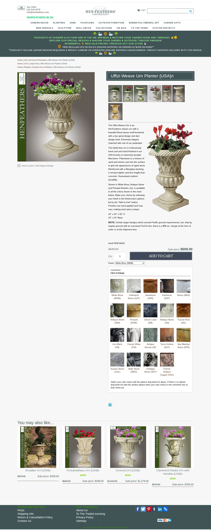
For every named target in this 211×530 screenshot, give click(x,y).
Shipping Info (25, 513)
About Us (82, 510)
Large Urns (34, 64)
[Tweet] (110, 406)
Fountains (87, 23)
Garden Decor (39, 23)
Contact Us (24, 520)
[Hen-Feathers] (21, 7)
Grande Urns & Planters (42, 67)
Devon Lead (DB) (150, 321)
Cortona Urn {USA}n (128, 470)
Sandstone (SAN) (150, 296)
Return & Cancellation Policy (35, 517)
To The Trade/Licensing (90, 513)
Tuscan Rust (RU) (183, 321)
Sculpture (64, 28)
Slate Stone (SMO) (133, 370)
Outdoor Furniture (111, 23)
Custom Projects (163, 28)
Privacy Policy (84, 517)
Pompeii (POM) (134, 321)
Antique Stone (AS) (167, 321)
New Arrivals (44, 28)
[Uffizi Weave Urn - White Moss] (115, 101)
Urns (73, 23)
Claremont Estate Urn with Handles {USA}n (173, 472)
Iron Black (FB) (117, 345)
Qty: (110, 256)
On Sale (121, 28)
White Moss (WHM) (117, 296)
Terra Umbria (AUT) (166, 345)
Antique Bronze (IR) (150, 345)
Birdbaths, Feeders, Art (144, 23)
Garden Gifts (172, 23)
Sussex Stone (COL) (117, 370)
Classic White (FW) (133, 345)
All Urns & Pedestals (37, 60)
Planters (59, 23)
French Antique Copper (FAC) (167, 372)
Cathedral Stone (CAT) (134, 296)
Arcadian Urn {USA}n (38, 470)
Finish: (111, 263)
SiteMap (81, 520)
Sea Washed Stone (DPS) (183, 345)
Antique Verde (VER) (117, 321)
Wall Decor (83, 28)
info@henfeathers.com (38, 12)
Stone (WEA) (183, 295)
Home (20, 60)
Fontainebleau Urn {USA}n (83, 470)
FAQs (20, 510)
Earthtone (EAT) (167, 296)
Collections (104, 28)
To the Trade (139, 28)
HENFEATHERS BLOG (40, 17)
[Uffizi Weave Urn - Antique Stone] (154, 101)
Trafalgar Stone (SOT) (150, 370)
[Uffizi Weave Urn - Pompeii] (115, 119)
